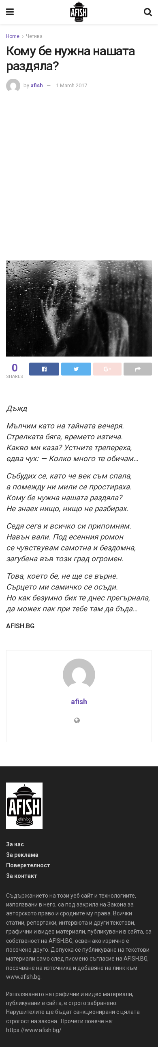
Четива (34, 36)
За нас (15, 844)
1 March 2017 (71, 85)
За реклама (22, 855)
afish (36, 85)
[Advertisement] (79, 175)
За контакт (21, 876)
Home (12, 36)
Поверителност (28, 865)
